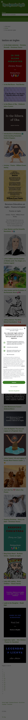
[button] (14, 355)
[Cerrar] (24, 328)
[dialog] (14, 360)
